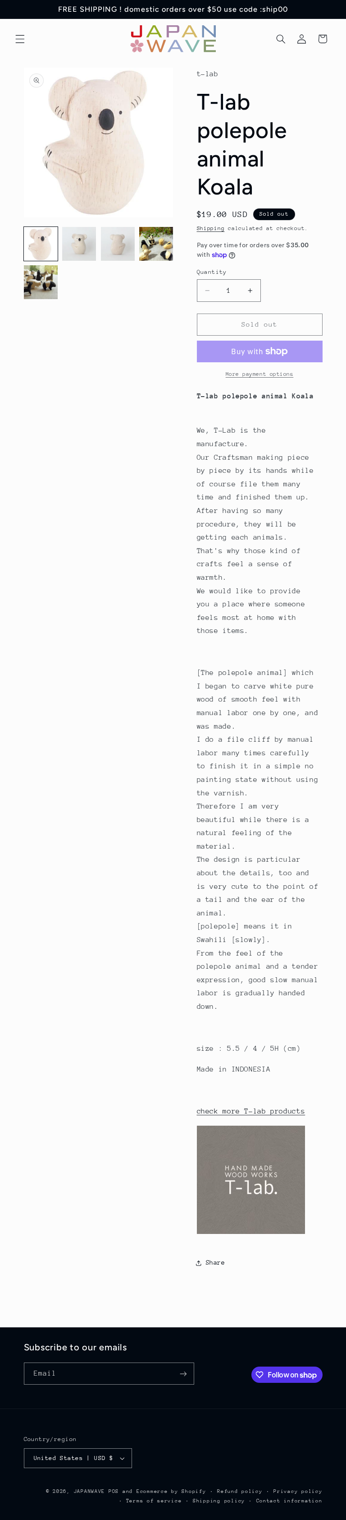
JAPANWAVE (89, 1491)
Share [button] (215, 1262)
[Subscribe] (183, 1374)
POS (114, 1491)
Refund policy (240, 1491)
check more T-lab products (251, 1111)
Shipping (211, 228)
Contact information (289, 1501)
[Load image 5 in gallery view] (41, 282)
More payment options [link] (260, 374)
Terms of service (154, 1501)
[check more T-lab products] (251, 1233)
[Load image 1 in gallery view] (41, 244)
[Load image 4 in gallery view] (156, 244)
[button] (19, 38)
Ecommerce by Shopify (171, 1491)
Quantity (212, 271)
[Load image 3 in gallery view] (118, 244)
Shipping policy (219, 1501)
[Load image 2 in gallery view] (79, 244)
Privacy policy (297, 1491)
